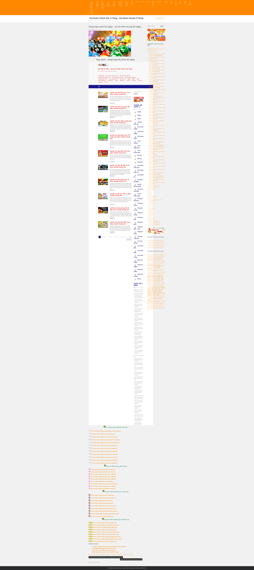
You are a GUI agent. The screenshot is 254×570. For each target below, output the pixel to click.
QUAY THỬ (185, 2)
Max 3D (151, 205)
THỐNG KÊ (166, 2)
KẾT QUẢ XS (132, 3)
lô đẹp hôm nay (159, 283)
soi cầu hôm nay (155, 299)
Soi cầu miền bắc (97, 4)
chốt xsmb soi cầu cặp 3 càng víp (156, 245)
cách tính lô (152, 257)
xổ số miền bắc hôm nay (156, 308)
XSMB (137, 1)
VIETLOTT (159, 1)
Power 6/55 (152, 208)
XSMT (148, 1)
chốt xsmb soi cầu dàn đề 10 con (156, 242)
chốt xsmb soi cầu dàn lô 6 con (156, 240)
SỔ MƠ (180, 2)
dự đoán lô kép (154, 265)
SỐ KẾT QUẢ (190, 3)
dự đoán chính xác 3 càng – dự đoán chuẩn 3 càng (91, 7)
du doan (163, 262)
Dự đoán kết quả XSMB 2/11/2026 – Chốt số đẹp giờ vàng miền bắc (105, 557)
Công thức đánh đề (157, 262)
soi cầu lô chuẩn (154, 302)
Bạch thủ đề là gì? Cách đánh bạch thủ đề (131, 559)
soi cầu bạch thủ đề (156, 294)
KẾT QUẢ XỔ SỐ (153, 4)
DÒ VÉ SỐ (176, 3)
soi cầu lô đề (162, 302)
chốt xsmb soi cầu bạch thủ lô (155, 244)
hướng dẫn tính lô (151, 281)
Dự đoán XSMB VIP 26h (157, 269)
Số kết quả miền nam (154, 224)
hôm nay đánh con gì (152, 278)
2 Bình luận (98, 30)
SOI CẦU (171, 2)
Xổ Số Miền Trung (108, 554)
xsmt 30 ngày (129, 554)
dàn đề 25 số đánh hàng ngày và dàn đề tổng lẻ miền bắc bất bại (109, 546)
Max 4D (151, 206)
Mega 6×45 (152, 203)
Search (162, 26)
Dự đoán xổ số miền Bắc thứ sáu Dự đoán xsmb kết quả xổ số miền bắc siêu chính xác (156, 274)
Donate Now (160, 18)
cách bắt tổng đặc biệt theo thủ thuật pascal (104, 548)
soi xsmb (157, 306)
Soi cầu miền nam (114, 4)
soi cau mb (155, 286)
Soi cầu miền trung (108, 4)
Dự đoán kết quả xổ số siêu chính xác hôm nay (156, 263)
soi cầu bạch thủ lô (155, 292)
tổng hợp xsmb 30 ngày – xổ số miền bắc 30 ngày (106, 552)
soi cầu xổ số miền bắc (154, 305)
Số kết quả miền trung (154, 223)
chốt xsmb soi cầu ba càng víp (156, 247)
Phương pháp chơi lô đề (120, 4)
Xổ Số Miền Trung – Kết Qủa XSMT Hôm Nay (104, 550)
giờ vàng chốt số (155, 276)
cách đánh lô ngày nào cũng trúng (155, 258)
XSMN (142, 1)
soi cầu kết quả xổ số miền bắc (158, 300)
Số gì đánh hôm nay (126, 4)
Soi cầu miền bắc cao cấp (102, 5)
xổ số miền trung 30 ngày (119, 554)
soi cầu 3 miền (158, 288)
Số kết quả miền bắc (154, 221)
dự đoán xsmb (154, 268)
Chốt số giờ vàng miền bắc (154, 254)
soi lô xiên (152, 306)
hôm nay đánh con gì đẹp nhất (156, 279)
